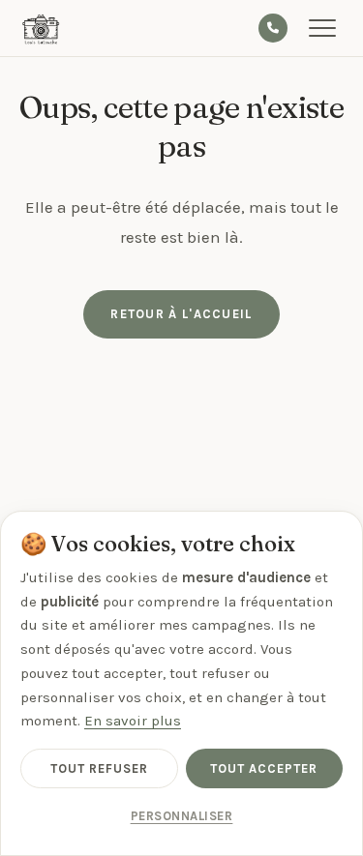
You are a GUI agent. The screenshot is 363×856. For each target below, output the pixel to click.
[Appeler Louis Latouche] (273, 28)
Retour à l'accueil (181, 314)
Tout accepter (264, 768)
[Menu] (326, 28)
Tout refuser (99, 768)
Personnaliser (182, 816)
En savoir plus (132, 720)
